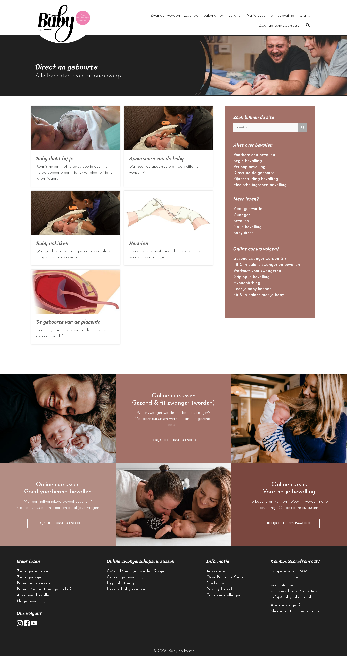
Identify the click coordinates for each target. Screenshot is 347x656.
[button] (308, 26)
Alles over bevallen (34, 595)
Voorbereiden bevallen (254, 155)
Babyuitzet (243, 233)
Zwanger (241, 215)
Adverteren (217, 571)
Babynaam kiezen (33, 583)
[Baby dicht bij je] (75, 146)
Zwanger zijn (29, 577)
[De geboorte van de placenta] (75, 307)
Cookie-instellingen (223, 595)
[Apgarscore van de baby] (168, 146)
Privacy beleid (219, 589)
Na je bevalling (247, 227)
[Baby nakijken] (75, 228)
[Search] (302, 127)
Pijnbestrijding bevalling (255, 179)
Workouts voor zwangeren (257, 271)
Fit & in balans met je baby (258, 295)
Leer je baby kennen (252, 289)
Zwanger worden (249, 209)
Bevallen (241, 221)
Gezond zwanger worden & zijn (262, 259)
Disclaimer (216, 583)
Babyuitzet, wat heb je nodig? (44, 589)
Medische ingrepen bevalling (260, 185)
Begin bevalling (247, 161)
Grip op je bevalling (251, 277)
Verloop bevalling (249, 167)
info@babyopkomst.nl (291, 597)
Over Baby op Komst (225, 577)
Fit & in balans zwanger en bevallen (266, 265)
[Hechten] (168, 228)
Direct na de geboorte (254, 173)
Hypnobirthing (246, 283)
